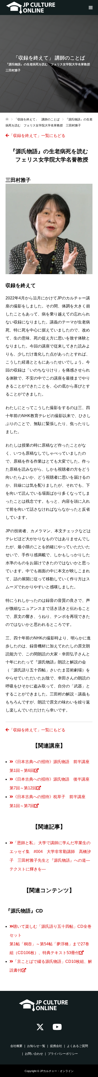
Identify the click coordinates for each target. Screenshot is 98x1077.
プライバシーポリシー (63, 1053)
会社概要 (16, 1046)
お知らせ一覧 (36, 1046)
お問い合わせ (34, 1053)
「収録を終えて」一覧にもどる (37, 135)
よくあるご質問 (77, 1046)
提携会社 (56, 1046)
